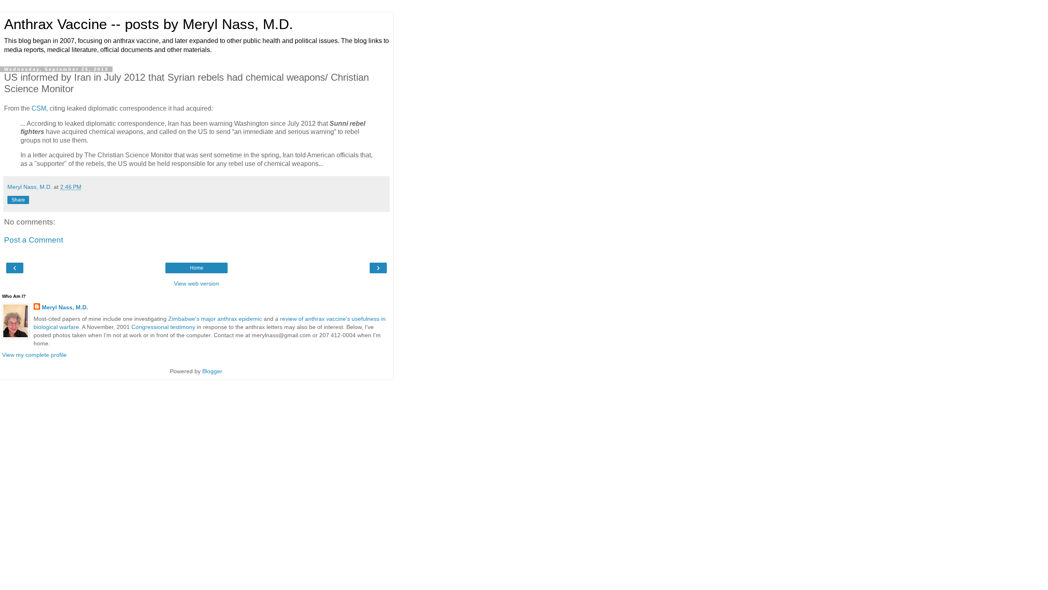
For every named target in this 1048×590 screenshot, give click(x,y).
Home (196, 268)
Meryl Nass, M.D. (65, 307)
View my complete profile (34, 355)
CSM (39, 108)
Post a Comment (33, 240)
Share (18, 200)
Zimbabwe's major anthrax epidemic (215, 318)
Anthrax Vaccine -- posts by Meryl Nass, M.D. (148, 24)
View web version (196, 283)
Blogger (212, 371)
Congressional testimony (163, 327)
